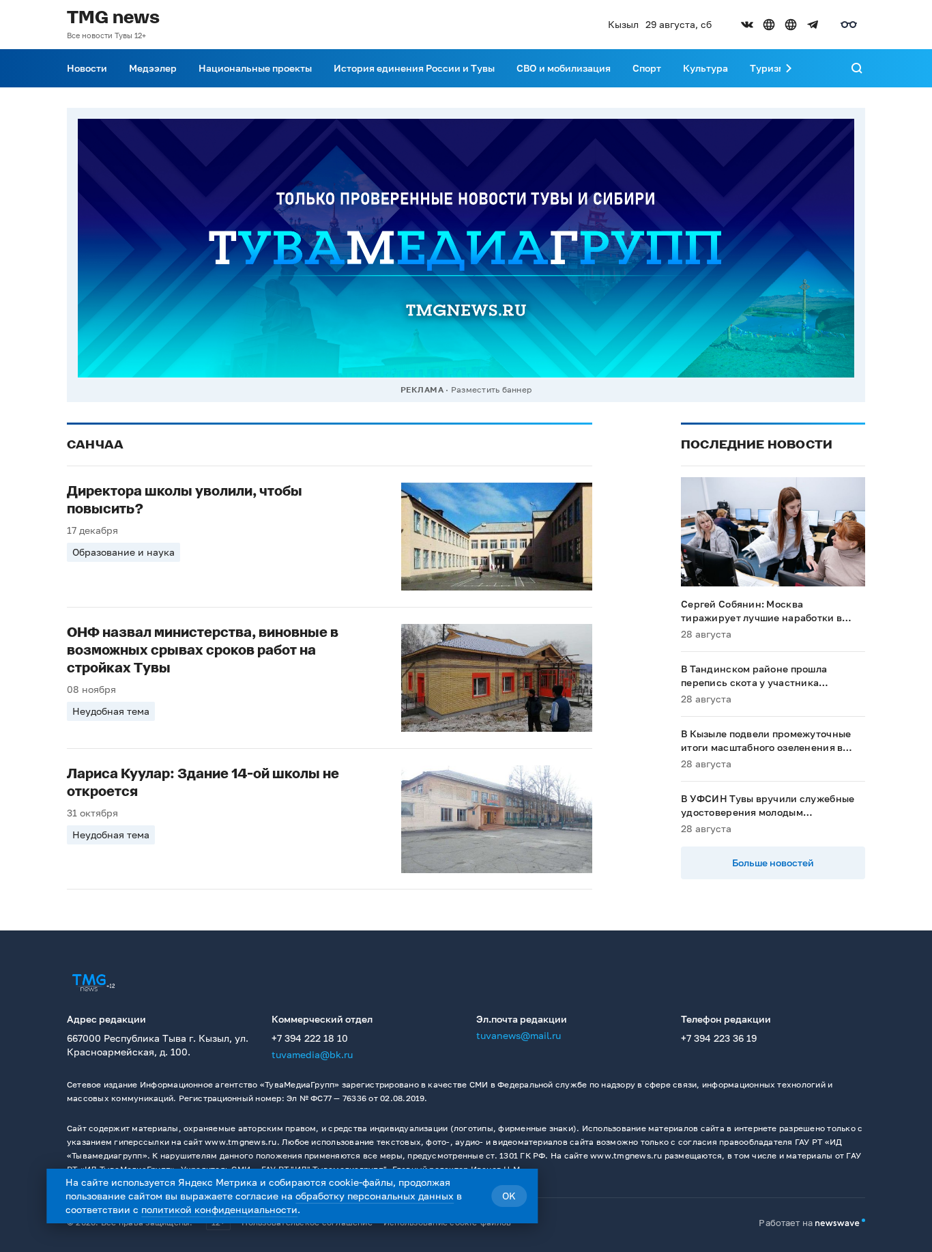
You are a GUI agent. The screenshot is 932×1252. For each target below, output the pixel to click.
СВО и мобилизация (563, 68)
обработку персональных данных (374, 1195)
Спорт (646, 68)
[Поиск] (857, 68)
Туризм (767, 68)
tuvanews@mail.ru (518, 1035)
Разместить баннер (491, 389)
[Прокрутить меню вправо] (789, 68)
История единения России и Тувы (414, 68)
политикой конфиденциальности (219, 1209)
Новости (87, 68)
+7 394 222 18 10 (310, 1038)
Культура (705, 68)
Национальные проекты (255, 68)
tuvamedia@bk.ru (312, 1054)
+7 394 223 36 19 (719, 1038)
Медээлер (153, 68)
